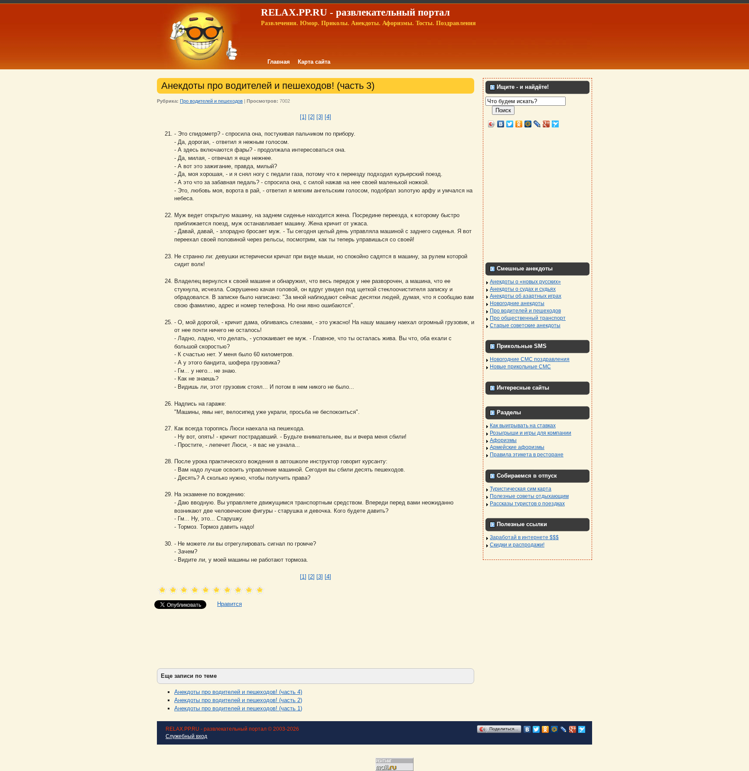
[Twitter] (510, 124)
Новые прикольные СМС (520, 367)
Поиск (503, 110)
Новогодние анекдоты (517, 303)
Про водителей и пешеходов (211, 101)
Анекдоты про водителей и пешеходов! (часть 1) (238, 708)
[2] (311, 117)
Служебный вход (186, 736)
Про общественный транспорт (528, 318)
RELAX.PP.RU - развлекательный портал (355, 12)
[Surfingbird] (555, 124)
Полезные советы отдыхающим (529, 496)
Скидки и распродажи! (517, 545)
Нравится (229, 604)
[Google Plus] (546, 124)
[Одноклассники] (519, 124)
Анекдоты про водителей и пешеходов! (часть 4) (238, 692)
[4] (328, 117)
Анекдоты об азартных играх (525, 296)
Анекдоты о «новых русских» (525, 282)
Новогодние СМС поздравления (530, 359)
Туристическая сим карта (520, 489)
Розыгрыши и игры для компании (530, 433)
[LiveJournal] (537, 124)
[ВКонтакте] (500, 124)
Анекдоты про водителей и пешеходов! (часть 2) (238, 700)
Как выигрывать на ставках (523, 426)
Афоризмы (503, 440)
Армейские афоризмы (517, 447)
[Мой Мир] (528, 124)
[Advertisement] (315, 637)
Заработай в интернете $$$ (524, 537)
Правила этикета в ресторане (526, 455)
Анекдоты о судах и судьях (523, 289)
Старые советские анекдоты (525, 325)
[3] (319, 117)
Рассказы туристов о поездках (527, 504)
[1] (303, 117)
